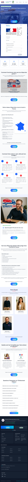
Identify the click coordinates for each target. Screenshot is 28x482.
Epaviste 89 (19, 460)
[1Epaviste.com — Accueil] (3, 420)
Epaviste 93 (19, 450)
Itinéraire (14, 430)
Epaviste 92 (11, 450)
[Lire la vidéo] (14, 86)
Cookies (3, 441)
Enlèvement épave (23, 438)
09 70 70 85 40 (8, 1)
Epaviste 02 (3, 457)
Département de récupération (10, 43)
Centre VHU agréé (17, 438)
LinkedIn (5, 476)
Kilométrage (7, 40)
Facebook (5, 474)
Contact (3, 436)
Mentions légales (4, 438)
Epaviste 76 (11, 460)
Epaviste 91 (3, 450)
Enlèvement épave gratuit (17, 440)
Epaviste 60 (3, 460)
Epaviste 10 (11, 457)
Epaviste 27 (19, 457)
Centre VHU (22, 436)
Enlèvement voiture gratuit (23, 440)
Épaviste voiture (17, 436)
